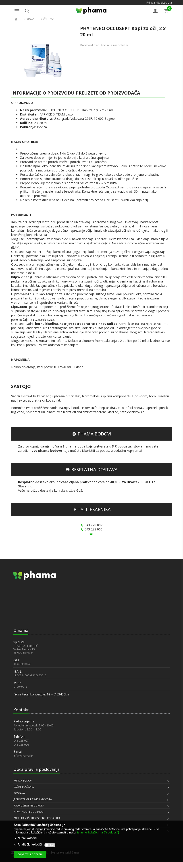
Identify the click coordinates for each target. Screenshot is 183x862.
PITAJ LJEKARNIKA (92, 509)
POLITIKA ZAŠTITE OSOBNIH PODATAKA (36, 818)
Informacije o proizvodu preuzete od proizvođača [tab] (75, 93)
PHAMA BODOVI (94, 434)
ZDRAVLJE (30, 19)
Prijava (150, 2)
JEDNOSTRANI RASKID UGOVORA (32, 799)
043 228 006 (93, 529)
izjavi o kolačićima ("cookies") (98, 832)
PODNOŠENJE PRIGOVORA (28, 805)
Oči (52, 19)
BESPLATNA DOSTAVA (94, 469)
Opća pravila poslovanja (36, 769)
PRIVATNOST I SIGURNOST (29, 811)
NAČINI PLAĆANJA (23, 786)
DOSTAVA (19, 793)
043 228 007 (93, 525)
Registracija (164, 2)
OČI (44, 19)
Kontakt (21, 709)
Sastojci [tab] (21, 386)
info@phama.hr (23, 755)
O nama (20, 630)
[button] (24, 615)
